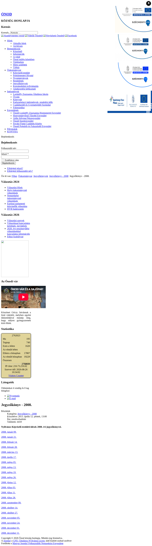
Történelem (18, 62)
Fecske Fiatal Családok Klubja (27, 123)
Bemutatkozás (13, 48)
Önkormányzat (14, 70)
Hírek (9, 40)
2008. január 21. (8, 437)
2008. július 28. (8, 497)
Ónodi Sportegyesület (23, 121)
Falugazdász (19, 107)
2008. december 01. (10, 528)
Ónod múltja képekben (23, 59)
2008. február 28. (9, 447)
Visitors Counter (16, 375)
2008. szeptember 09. (11, 502)
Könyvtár (17, 99)
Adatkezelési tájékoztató (24, 89)
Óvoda (16, 97)
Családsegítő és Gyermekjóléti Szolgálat (32, 105)
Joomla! (7, 540)
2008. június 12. (8, 482)
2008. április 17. (8, 457)
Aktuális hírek (19, 43)
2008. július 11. (8, 492)
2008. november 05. (10, 518)
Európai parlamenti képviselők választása (17, 205)
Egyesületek (13, 110)
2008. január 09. (8, 432)
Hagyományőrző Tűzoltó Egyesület (29, 115)
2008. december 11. (10, 533)
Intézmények (13, 91)
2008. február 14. (9, 442)
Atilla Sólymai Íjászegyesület (26, 118)
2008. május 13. (8, 467)
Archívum (18, 46)
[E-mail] (11, 398)
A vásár (16, 56)
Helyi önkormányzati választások (17, 191)
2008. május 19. (8, 472)
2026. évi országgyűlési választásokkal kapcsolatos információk (18, 231)
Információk (18, 54)
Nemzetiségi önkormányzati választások (14, 198)
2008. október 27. (9, 513)
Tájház (16, 67)
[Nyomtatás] (13, 396)
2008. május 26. (8, 477)
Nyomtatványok (20, 78)
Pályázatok (12, 129)
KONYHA (12, 131)
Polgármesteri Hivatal (23, 75)
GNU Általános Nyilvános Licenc (29, 540)
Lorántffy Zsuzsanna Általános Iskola (30, 94)
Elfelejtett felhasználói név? (20, 171)
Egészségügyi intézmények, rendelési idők (33, 102)
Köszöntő (17, 51)
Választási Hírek (15, 187)
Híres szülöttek (20, 64)
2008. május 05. (8, 462)
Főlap (14, 176)
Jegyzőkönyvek (20, 83)
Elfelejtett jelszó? (15, 168)
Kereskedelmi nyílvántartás (25, 86)
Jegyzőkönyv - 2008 (58, 176)
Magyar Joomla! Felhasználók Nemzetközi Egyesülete (37, 543)
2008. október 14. (9, 507)
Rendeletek (18, 81)
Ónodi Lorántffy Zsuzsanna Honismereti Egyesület (37, 113)
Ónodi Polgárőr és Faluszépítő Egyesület (32, 126)
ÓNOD (6, 14)
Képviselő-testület (21, 73)
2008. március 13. (9, 452)
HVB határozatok (15, 209)
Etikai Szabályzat (15, 236)
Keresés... (5, 32)
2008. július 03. (8, 487)
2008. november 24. (10, 523)
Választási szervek (15, 220)
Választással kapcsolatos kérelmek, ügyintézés (18, 224)
